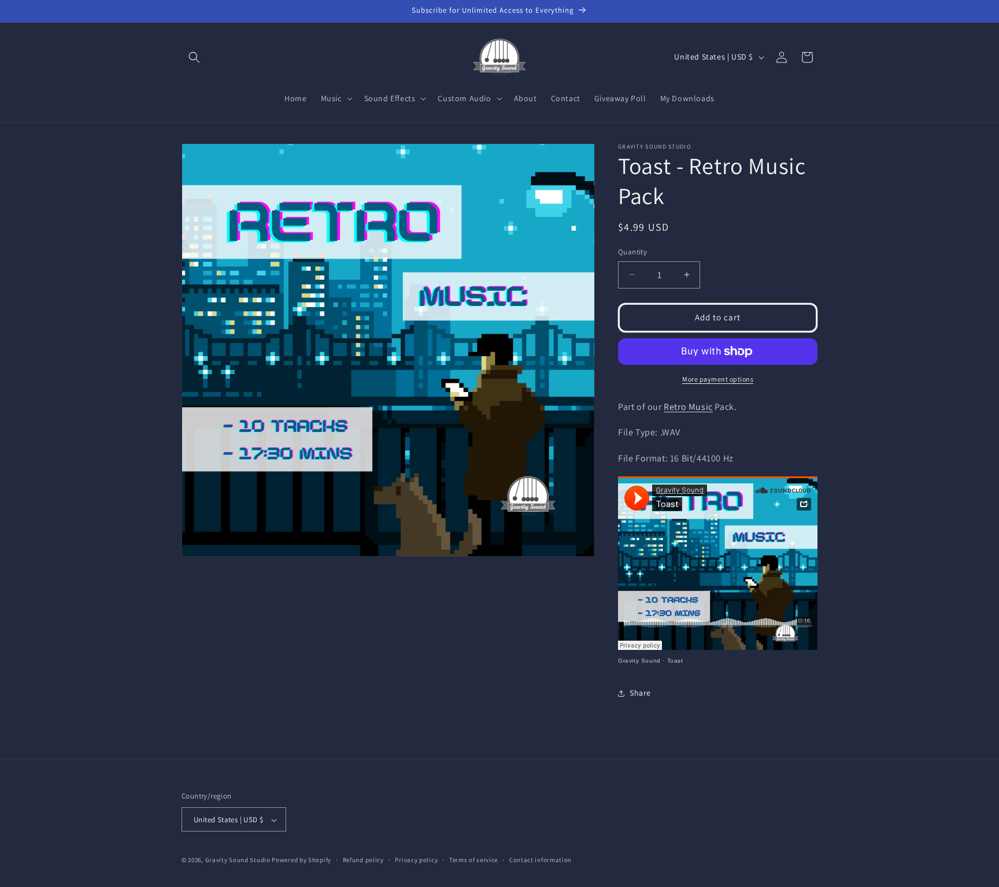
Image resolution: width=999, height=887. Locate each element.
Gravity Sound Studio (238, 860)
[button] (194, 57)
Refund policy (363, 860)
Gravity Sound (639, 660)
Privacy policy (416, 860)
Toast (675, 660)
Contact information (540, 860)
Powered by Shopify (301, 860)
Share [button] (640, 693)
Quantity (632, 252)
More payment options (717, 379)
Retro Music (688, 407)
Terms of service (473, 860)
